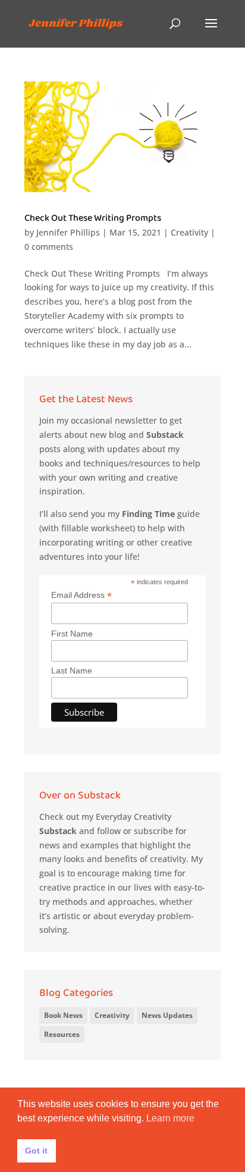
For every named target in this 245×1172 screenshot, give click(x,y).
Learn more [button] (170, 1118)
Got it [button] (36, 1150)
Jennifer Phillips (68, 232)
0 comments (48, 246)
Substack (165, 434)
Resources (62, 1034)
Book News (63, 1015)
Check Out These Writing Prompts (92, 220)
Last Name (71, 670)
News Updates (167, 1015)
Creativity (189, 232)
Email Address (81, 595)
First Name (72, 633)
